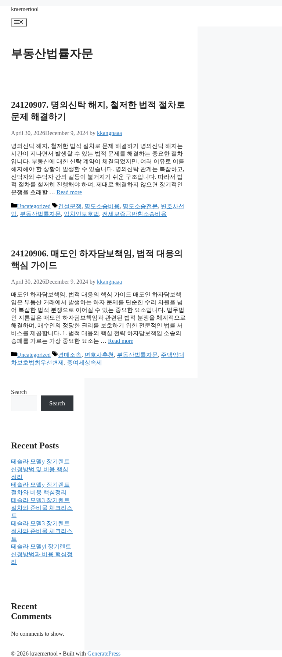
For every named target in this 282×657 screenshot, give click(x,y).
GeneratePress (103, 653)
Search (19, 392)
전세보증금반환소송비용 (134, 214)
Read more (69, 192)
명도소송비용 (102, 206)
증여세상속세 (84, 362)
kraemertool (25, 9)
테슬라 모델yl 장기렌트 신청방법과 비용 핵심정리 (42, 554)
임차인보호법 (81, 214)
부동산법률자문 (40, 214)
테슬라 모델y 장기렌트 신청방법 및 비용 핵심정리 (40, 469)
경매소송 (70, 355)
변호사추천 (99, 355)
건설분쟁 (70, 206)
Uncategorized (34, 206)
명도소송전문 (140, 206)
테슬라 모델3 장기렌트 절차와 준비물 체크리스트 (42, 508)
